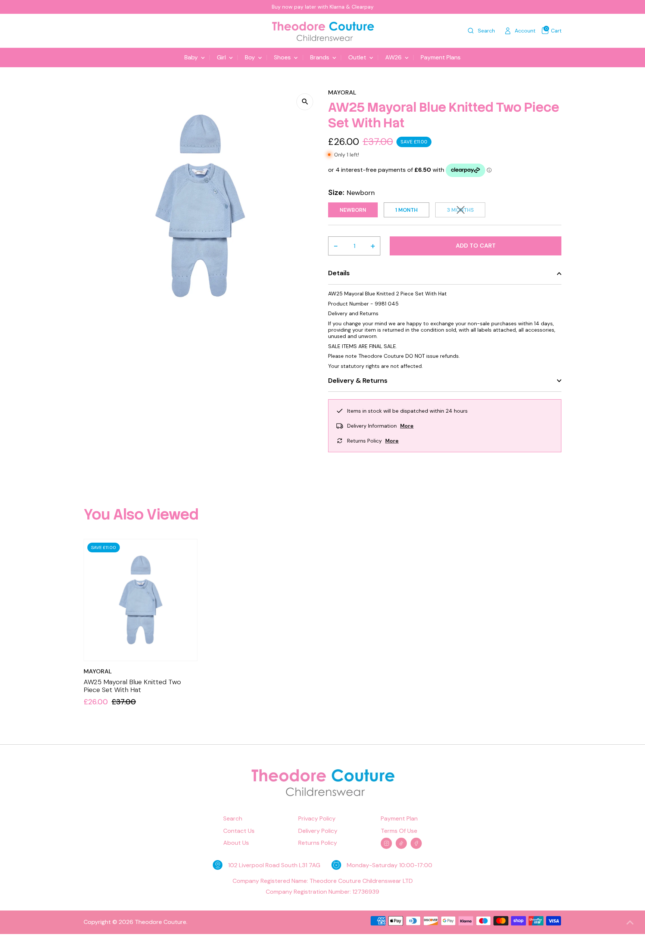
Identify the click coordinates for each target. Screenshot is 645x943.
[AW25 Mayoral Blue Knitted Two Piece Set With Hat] (140, 600)
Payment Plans (441, 57)
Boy (250, 57)
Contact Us (239, 831)
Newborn (353, 210)
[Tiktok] (401, 843)
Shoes (283, 57)
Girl (222, 57)
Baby (191, 57)
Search (232, 818)
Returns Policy (317, 843)
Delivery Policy (317, 831)
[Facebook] (416, 843)
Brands (320, 57)
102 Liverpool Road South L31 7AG (274, 865)
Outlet (358, 57)
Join (563, 911)
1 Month (406, 210)
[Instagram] (386, 843)
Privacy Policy (317, 818)
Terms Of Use (399, 831)
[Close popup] (628, 824)
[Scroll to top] (630, 922)
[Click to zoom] (304, 101)
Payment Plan (399, 818)
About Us (236, 843)
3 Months (466, 211)
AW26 (394, 57)
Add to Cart (476, 245)
